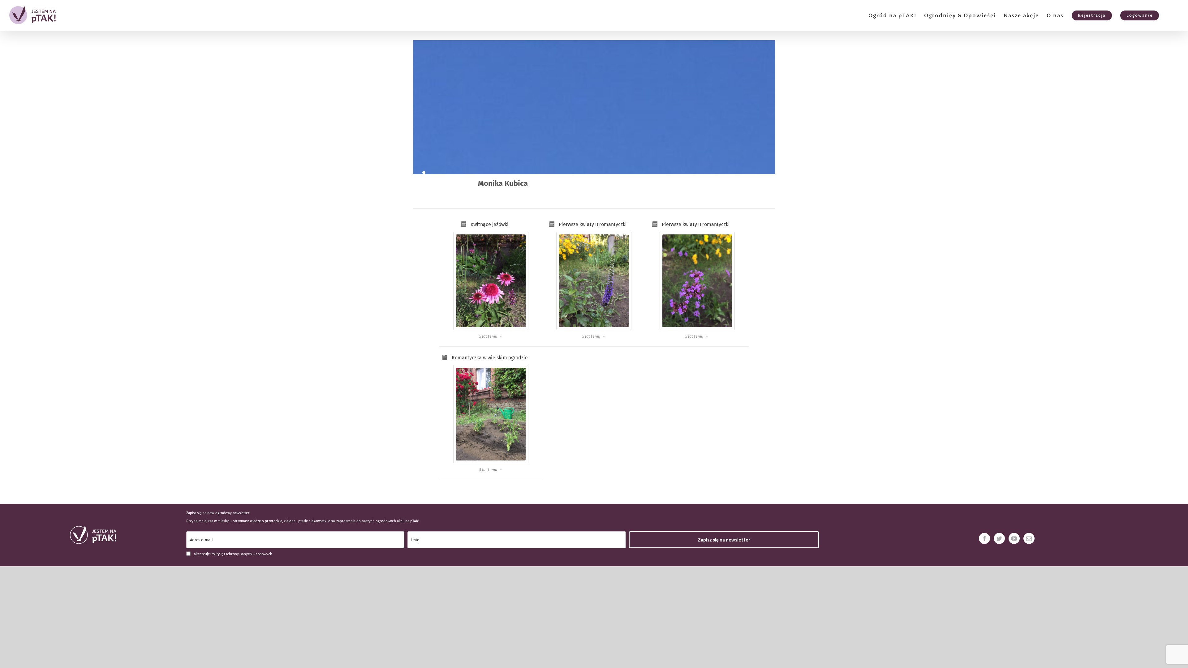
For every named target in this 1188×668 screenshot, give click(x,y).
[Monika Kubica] (423, 172)
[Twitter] (999, 538)
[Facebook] (984, 538)
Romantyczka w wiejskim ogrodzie (490, 358)
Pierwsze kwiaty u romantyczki (593, 224)
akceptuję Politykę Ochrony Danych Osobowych (233, 553)
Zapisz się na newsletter (724, 539)
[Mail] (1029, 538)
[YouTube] (1014, 538)
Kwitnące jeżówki (490, 224)
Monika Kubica (503, 183)
